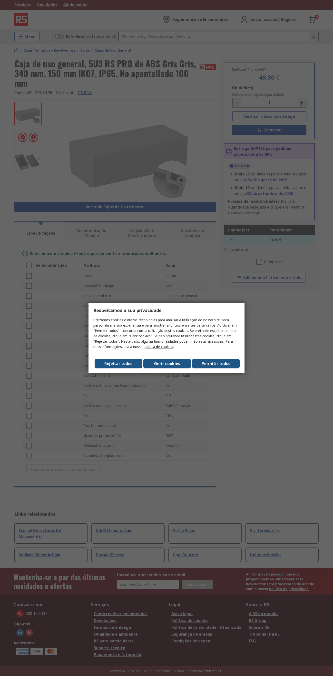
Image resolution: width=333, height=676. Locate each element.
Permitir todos (216, 363)
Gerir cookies (167, 363)
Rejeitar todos (118, 363)
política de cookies (158, 346)
